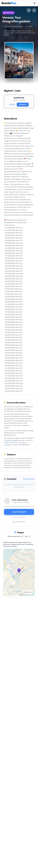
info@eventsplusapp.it (11, 442)
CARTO (32, 595)
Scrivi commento (28, 479)
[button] (19, 570)
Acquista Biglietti (19, 512)
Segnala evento (20, 522)
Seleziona (22, 105)
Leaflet (26, 595)
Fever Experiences (20, 500)
